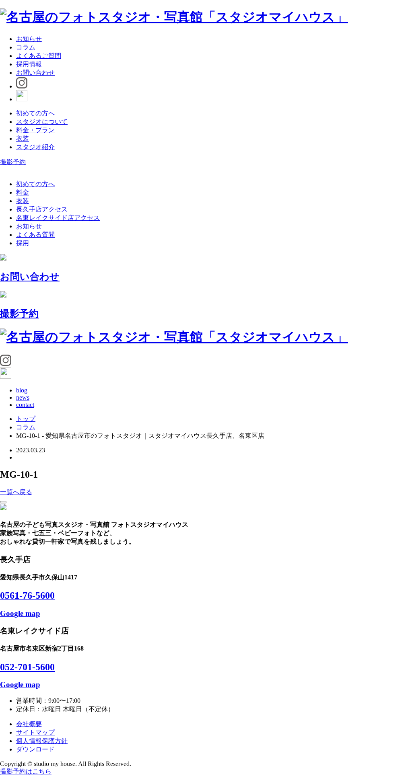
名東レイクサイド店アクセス (58, 217)
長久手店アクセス (42, 209)
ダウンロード (35, 749)
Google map (20, 613)
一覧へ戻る (16, 492)
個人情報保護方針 (42, 740)
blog (21, 390)
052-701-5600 (27, 667)
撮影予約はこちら (26, 771)
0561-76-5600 (27, 595)
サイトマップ (35, 732)
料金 (22, 192)
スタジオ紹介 (35, 147)
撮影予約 (13, 161)
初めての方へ (35, 113)
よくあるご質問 (38, 55)
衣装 (22, 138)
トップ (25, 418)
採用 (22, 243)
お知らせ (29, 38)
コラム (25, 47)
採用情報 (29, 64)
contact (25, 404)
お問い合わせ (35, 72)
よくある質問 (35, 234)
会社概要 (29, 724)
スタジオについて (42, 121)
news (22, 397)
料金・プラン (35, 130)
